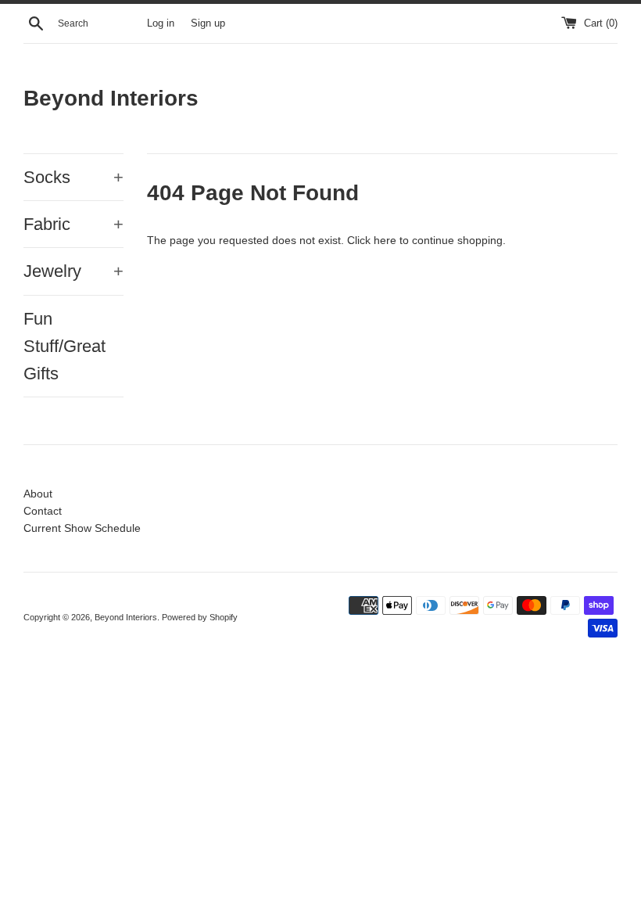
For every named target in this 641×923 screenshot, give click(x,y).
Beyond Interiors (111, 98)
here (385, 240)
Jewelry (73, 271)
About (37, 493)
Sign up (208, 23)
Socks (73, 177)
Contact (42, 511)
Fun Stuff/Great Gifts (64, 346)
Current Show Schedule (82, 528)
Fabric (73, 224)
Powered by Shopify (200, 617)
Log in (160, 23)
